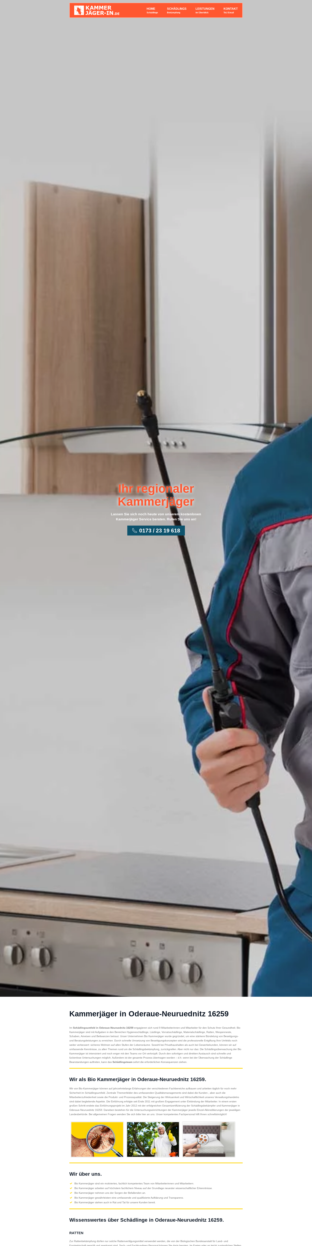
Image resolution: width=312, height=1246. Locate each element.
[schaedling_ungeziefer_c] (208, 1139)
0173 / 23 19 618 (159, 531)
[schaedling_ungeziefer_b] (153, 1139)
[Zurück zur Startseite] (97, 10)
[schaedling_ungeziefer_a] (97, 1139)
